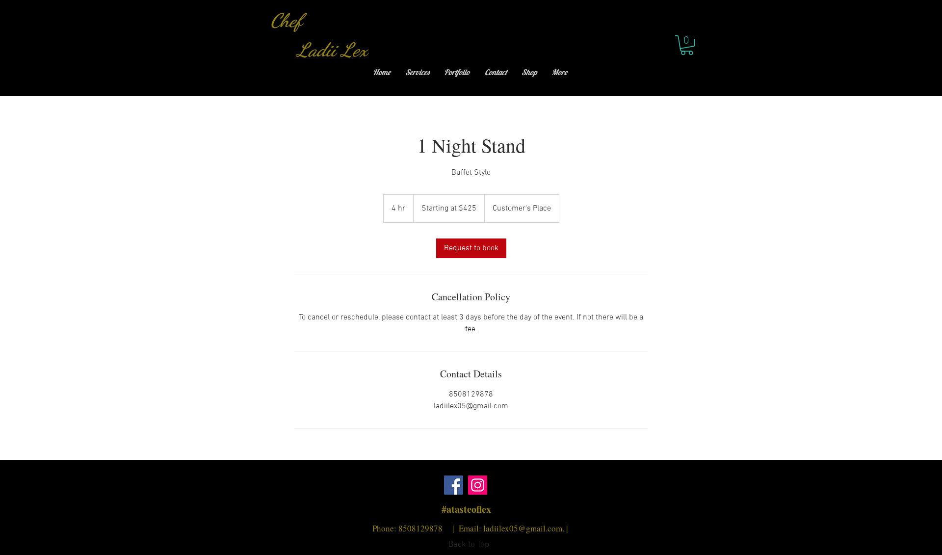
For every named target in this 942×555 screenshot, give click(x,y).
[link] (471, 248)
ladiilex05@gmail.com (522, 528)
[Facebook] (453, 485)
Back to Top (468, 545)
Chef (288, 20)
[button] (687, 45)
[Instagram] (477, 485)
